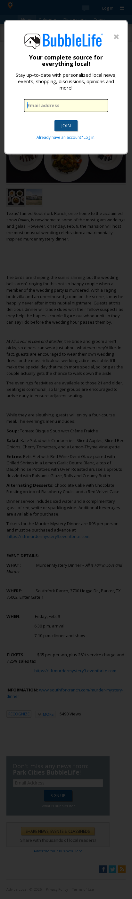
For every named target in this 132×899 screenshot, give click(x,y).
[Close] (116, 37)
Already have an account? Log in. (66, 137)
